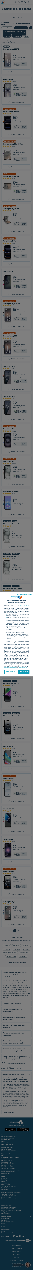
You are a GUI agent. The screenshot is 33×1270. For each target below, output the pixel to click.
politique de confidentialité (10, 667)
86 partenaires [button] (24, 605)
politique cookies (22, 667)
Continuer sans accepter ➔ (24, 594)
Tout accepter (24, 672)
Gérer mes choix (10, 672)
